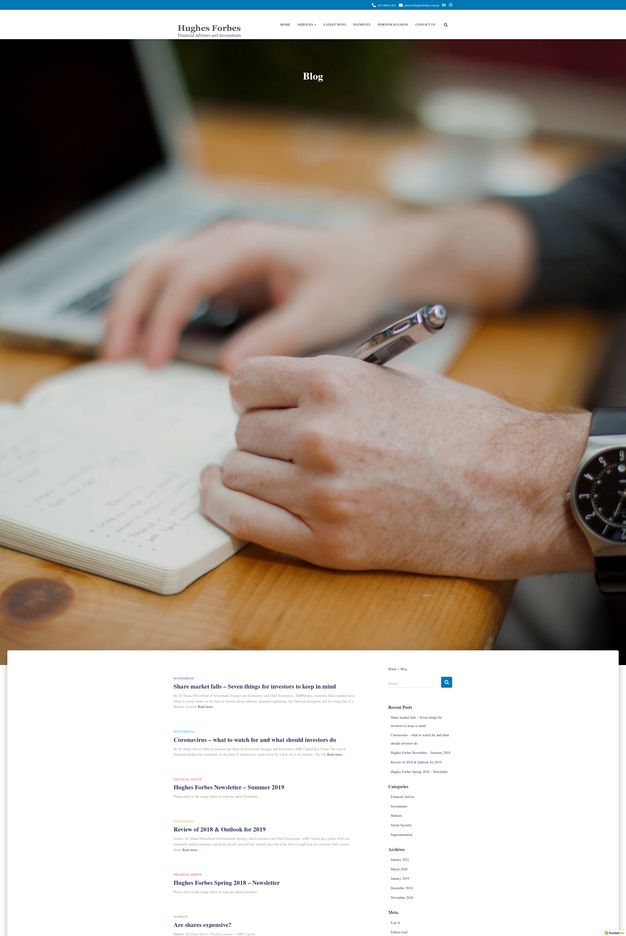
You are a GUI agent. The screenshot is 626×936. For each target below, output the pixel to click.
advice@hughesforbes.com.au (421, 5)
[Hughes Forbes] (209, 24)
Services (306, 24)
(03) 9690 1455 (387, 5)
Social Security (401, 825)
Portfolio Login (393, 24)
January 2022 (400, 859)
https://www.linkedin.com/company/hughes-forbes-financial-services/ (444, 5)
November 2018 (402, 897)
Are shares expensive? (203, 924)
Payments (361, 24)
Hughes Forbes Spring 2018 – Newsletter (227, 882)
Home (285, 24)
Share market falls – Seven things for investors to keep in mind (255, 686)
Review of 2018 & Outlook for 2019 (220, 829)
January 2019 (400, 878)
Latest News (335, 24)
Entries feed (399, 932)
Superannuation (401, 834)
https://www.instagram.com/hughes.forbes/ (450, 5)
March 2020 (399, 869)
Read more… (207, 706)
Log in (395, 922)
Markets (181, 916)
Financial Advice (187, 779)
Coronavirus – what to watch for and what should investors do (255, 739)
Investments (184, 678)
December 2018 (402, 888)
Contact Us (425, 24)
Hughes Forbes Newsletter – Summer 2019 (229, 787)
